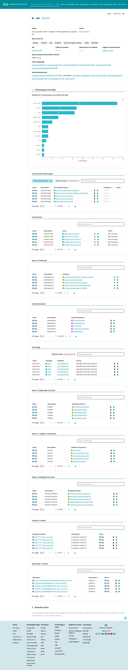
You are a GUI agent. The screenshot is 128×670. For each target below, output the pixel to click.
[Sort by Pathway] (70, 274)
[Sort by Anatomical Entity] (85, 317)
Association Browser (31, 664)
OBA (42, 643)
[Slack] (100, 633)
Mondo (43, 628)
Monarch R (31, 637)
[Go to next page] (65, 206)
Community (122, 4)
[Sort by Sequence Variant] (46, 534)
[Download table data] (75, 206)
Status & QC (31, 640)
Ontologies (84, 4)
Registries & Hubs (110, 4)
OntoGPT (58, 648)
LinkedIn (86, 637)
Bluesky (85, 643)
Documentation (32, 646)
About (63, 4)
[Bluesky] (114, 633)
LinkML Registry (74, 642)
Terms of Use (31, 649)
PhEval (57, 633)
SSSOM (57, 639)
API (28, 631)
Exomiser (58, 630)
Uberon (43, 631)
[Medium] (102, 633)
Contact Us (17, 637)
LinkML (57, 636)
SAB (14, 634)
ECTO (43, 654)
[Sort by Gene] (37, 187)
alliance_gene (108, 50)
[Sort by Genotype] (41, 577)
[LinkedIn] (109, 633)
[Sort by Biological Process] (82, 491)
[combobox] (44, 4)
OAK (56, 642)
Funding (15, 643)
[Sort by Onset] (122, 187)
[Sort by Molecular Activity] (86, 404)
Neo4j (29, 634)
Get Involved (87, 628)
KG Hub (71, 636)
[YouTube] (111, 633)
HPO (42, 637)
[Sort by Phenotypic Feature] (69, 187)
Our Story (16, 628)
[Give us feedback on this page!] (125, 618)
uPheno (43, 634)
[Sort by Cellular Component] (87, 447)
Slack (85, 631)
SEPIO (43, 652)
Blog (84, 634)
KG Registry (73, 639)
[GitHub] (106, 633)
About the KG (31, 654)
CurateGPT (59, 651)
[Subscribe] (97, 633)
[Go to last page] (68, 206)
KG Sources (31, 657)
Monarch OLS (73, 628)
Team (15, 631)
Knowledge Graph (72, 4)
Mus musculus (84, 31)
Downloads (31, 628)
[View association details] (97, 190)
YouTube (86, 640)
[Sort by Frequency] (112, 187)
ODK (56, 645)
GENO (43, 649)
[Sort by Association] (50, 187)
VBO (42, 646)
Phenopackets (60, 654)
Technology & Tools (96, 4)
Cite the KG (31, 652)
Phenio (43, 640)
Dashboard (31, 660)
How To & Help (32, 643)
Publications (17, 640)
